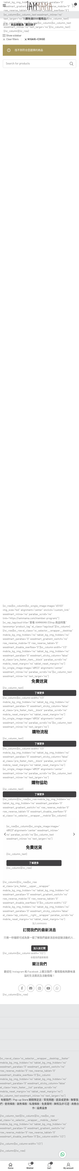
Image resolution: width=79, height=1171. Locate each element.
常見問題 (49, 1100)
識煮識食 (42, 1108)
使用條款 (10, 1104)
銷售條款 (22, 1104)
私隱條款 (34, 1104)
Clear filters (12, 39)
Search (71, 63)
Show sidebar (13, 35)
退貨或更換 (62, 1100)
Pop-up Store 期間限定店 (27, 1100)
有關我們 (6, 1100)
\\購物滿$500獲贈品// (36, 19)
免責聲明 (47, 1104)
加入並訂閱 (39, 948)
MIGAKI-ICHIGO (36, 39)
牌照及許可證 (61, 1104)
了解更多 (39, 693)
